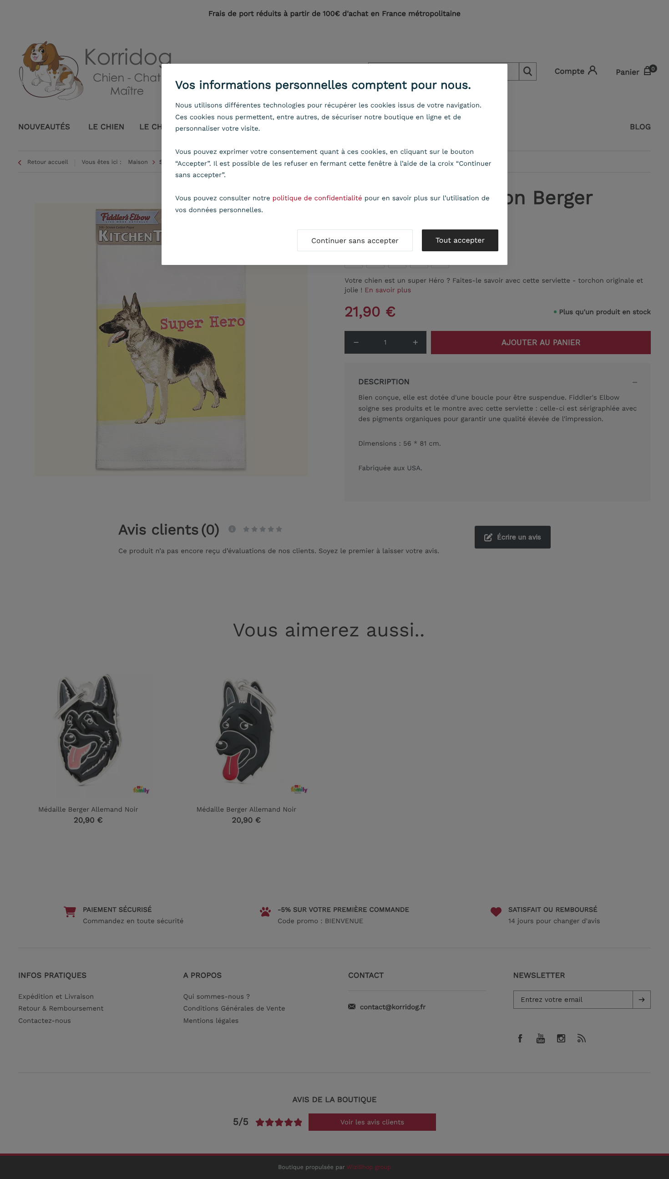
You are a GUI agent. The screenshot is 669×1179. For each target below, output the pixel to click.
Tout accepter (460, 240)
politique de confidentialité (317, 198)
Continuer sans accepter (355, 240)
